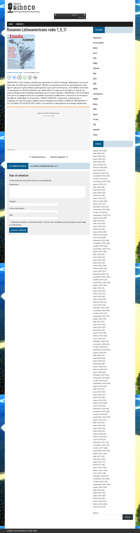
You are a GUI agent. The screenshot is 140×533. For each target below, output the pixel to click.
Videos (95, 134)
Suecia (95, 114)
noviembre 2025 (99, 176)
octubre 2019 (98, 380)
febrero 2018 (98, 436)
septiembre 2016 (99, 484)
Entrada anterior (39, 157)
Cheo (21, 72)
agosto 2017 (98, 453)
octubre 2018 (98, 414)
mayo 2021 (97, 327)
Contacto (19, 24)
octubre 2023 (98, 246)
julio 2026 (97, 153)
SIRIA (95, 109)
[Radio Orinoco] (70, 7)
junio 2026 (97, 156)
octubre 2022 (98, 279)
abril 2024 (97, 229)
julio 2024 (97, 220)
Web (11, 215)
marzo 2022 (97, 299)
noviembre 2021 (99, 310)
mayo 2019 (97, 394)
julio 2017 (97, 456)
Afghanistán (97, 37)
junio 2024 (97, 223)
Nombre (12, 201)
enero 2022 (97, 305)
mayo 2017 (97, 462)
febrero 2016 (98, 504)
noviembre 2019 (99, 378)
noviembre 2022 (99, 277)
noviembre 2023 (99, 243)
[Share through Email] (35, 77)
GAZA (95, 78)
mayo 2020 (97, 361)
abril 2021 (97, 330)
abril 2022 (97, 296)
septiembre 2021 (99, 316)
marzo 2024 (97, 232)
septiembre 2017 (99, 450)
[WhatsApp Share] (25, 77)
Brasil (95, 53)
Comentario (14, 184)
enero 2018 (97, 439)
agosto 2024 (98, 218)
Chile (94, 58)
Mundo (95, 104)
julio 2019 (97, 389)
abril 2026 (97, 162)
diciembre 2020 (99, 341)
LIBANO (95, 99)
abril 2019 (97, 397)
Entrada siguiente (57, 157)
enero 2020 (97, 372)
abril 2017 (97, 464)
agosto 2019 (98, 386)
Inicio (11, 24)
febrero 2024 (98, 235)
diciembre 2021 (99, 307)
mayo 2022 (97, 293)
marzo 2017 (97, 467)
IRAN (94, 83)
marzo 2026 (97, 164)
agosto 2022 (98, 285)
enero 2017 (97, 473)
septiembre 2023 (99, 249)
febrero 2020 (98, 369)
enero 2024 (97, 237)
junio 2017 (97, 459)
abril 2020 (97, 363)
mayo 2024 (97, 226)
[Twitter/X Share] (20, 77)
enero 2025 (97, 204)
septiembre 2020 (99, 349)
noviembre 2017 (99, 445)
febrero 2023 (98, 268)
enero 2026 (97, 170)
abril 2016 (97, 498)
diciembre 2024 (99, 206)
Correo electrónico (16, 208)
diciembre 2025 (99, 173)
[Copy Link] (30, 77)
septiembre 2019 (99, 383)
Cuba (94, 73)
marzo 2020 (97, 366)
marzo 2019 (97, 400)
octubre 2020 (98, 347)
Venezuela (96, 129)
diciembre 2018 (99, 408)
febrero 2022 (98, 302)
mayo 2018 (97, 428)
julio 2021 (97, 321)
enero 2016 (97, 506)
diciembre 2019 (99, 375)
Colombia (96, 68)
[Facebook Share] (9, 77)
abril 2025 (97, 195)
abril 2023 (97, 263)
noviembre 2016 (99, 478)
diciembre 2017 (99, 442)
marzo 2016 (97, 501)
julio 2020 (97, 355)
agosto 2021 (98, 319)
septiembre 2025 (99, 181)
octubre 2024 (98, 212)
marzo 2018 (97, 434)
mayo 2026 (97, 159)
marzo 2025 (97, 198)
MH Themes (34, 531)
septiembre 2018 (99, 417)
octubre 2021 (98, 313)
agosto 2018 (98, 420)
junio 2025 (97, 190)
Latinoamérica (98, 93)
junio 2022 (97, 291)
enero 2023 (97, 271)
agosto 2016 (98, 487)
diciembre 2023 (99, 240)
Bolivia (95, 48)
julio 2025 (97, 187)
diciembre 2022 (99, 274)
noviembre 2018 (99, 411)
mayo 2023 (97, 260)
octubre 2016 (98, 481)
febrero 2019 (98, 403)
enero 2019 (97, 406)
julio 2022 (97, 288)
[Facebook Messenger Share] (14, 77)
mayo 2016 (97, 495)
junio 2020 (97, 358)
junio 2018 (97, 425)
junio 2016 (97, 492)
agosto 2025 (98, 184)
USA (94, 124)
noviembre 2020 (99, 344)
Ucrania (95, 119)
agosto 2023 (98, 251)
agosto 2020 (98, 352)
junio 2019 (97, 392)
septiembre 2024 (99, 215)
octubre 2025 (98, 178)
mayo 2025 (97, 192)
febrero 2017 (98, 470)
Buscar (95, 513)
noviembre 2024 (99, 209)
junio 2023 (97, 257)
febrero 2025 (98, 201)
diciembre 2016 (99, 476)
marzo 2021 (97, 333)
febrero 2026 (98, 167)
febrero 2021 (98, 335)
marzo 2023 (97, 265)
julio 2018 (97, 422)
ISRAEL (95, 88)
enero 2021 (97, 338)
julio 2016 (97, 490)
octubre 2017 (98, 448)
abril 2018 (97, 431)
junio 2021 (97, 324)
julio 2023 (97, 254)
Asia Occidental (98, 42)
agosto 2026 (98, 150)
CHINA (95, 63)
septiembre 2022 (99, 282)
